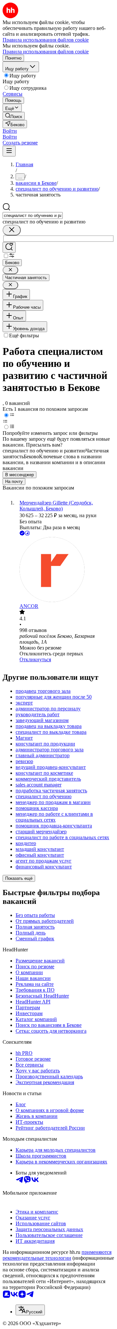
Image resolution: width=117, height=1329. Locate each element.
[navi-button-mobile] (9, 151)
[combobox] (33, 215)
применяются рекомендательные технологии (57, 1255)
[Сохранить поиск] (9, 247)
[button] (10, 131)
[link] (14, 116)
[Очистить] (12, 230)
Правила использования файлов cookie (46, 51)
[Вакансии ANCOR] (65, 570)
